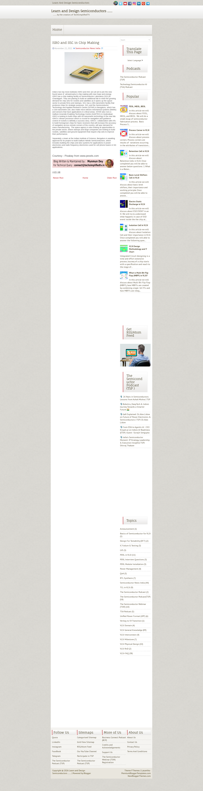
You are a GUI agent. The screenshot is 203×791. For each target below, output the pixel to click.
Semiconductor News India (87, 48)
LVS (121, 550)
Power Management (129, 568)
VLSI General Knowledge (131, 630)
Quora (55, 737)
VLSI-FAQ (124, 653)
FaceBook (56, 751)
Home (57, 29)
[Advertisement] (133, 308)
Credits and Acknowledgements (111, 746)
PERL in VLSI (126, 554)
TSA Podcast (125, 611)
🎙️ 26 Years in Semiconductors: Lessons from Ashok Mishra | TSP (135, 398)
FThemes (135, 770)
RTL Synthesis (126, 578)
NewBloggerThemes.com (139, 776)
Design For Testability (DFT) (133, 541)
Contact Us (132, 742)
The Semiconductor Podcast (133, 592)
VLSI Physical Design (129, 644)
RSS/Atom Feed (84, 746)
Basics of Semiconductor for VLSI (135, 533)
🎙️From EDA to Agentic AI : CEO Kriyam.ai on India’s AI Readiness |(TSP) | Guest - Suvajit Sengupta (135, 430)
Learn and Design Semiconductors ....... (81, 11)
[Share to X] (57, 172)
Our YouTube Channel (87, 751)
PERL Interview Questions (132, 559)
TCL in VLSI (125, 587)
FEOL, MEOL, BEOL (137, 106)
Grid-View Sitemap (85, 742)
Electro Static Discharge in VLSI (137, 203)
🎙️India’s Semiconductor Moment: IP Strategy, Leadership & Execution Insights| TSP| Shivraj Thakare (135, 441)
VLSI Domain (126, 625)
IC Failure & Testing (129, 545)
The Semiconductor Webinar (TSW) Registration (111, 760)
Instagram (56, 746)
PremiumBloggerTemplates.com (136, 773)
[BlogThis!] (55, 172)
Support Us (107, 752)
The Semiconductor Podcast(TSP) (135, 596)
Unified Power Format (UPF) (132, 616)
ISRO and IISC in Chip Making (75, 42)
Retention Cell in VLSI (139, 151)
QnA (122, 573)
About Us (131, 737)
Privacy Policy (133, 746)
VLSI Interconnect (128, 634)
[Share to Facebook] (59, 172)
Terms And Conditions (137, 751)
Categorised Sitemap (86, 737)
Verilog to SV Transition (131, 620)
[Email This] (53, 172)
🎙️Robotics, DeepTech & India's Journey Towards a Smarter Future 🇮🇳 (134, 407)
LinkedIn (56, 742)
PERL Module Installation (131, 564)
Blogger (87, 773)
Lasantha (145, 770)
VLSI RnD (124, 648)
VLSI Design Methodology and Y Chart (138, 249)
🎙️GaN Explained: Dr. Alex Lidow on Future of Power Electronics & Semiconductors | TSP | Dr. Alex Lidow (135, 418)
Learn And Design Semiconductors (70, 2)
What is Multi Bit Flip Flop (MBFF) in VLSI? (138, 274)
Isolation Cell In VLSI (138, 225)
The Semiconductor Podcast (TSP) (61, 762)
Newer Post (58, 177)
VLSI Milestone (127, 639)
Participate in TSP (85, 756)
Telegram (56, 756)
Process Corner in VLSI (139, 130)
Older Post (112, 177)
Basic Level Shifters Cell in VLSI (138, 176)
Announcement (127, 529)
